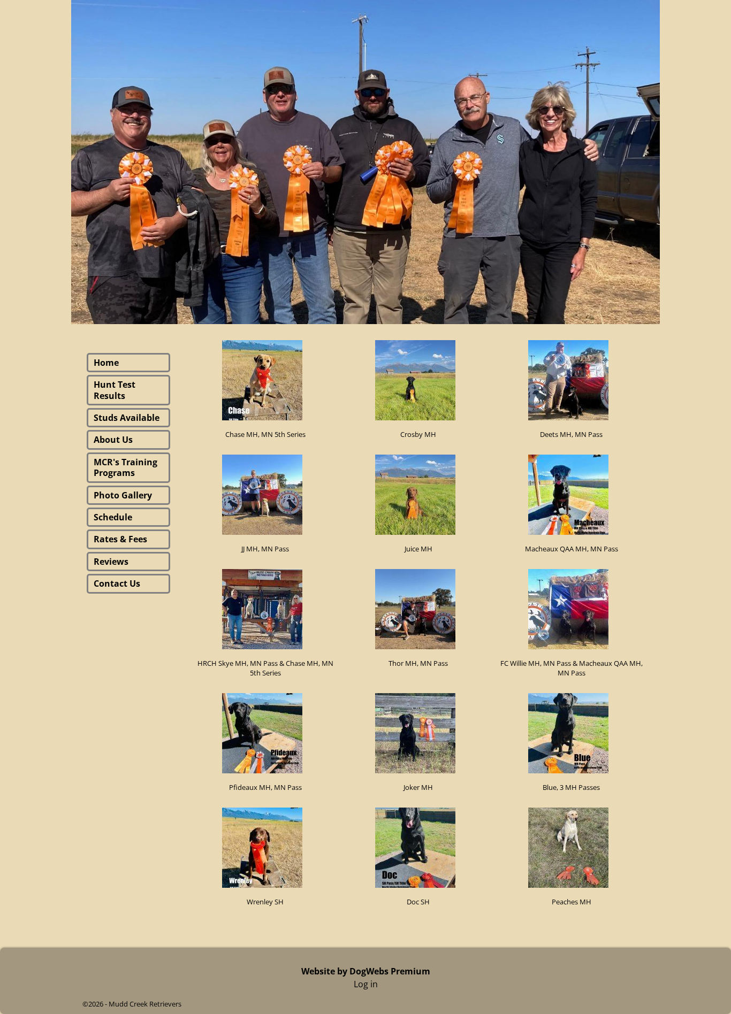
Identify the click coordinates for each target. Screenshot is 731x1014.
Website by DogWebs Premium (365, 971)
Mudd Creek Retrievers (145, 1004)
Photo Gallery (123, 495)
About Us (113, 439)
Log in (366, 984)
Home (106, 362)
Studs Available (126, 418)
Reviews (111, 561)
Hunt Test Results (114, 390)
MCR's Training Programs (125, 467)
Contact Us (117, 583)
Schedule (113, 517)
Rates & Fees (120, 539)
